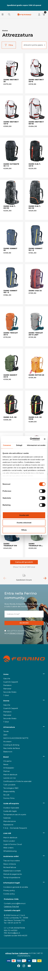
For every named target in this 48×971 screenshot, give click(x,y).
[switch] (42, 491)
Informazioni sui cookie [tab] (36, 445)
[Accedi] (39, 14)
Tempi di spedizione (11, 877)
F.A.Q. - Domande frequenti (15, 828)
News (5, 764)
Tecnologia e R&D (10, 788)
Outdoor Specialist (11, 808)
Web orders (8, 848)
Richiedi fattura (9, 867)
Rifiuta (24, 530)
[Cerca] (9, 14)
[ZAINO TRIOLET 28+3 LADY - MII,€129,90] (36, 319)
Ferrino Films (8, 798)
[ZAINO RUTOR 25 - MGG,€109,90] (36, 361)
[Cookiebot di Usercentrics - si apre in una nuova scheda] (30, 439)
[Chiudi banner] (44, 439)
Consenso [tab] (7, 445)
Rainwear (7, 689)
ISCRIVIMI (24, 623)
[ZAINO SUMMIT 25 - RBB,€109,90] (11, 235)
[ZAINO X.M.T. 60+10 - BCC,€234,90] (11, 192)
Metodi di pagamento (12, 874)
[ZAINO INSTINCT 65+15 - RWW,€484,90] (36, 108)
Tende (6, 731)
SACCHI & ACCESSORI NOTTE (15, 738)
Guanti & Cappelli (10, 682)
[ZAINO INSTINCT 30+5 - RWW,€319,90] (36, 66)
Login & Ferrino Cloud (12, 844)
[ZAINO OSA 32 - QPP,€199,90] (36, 277)
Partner (6, 771)
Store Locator (9, 841)
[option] (24, 577)
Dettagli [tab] (19, 445)
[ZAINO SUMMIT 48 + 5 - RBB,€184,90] (11, 277)
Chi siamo (7, 761)
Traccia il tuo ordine (11, 861)
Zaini (5, 735)
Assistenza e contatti (12, 871)
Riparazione (8, 825)
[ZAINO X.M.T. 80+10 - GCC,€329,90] (36, 192)
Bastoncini (7, 752)
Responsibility (9, 791)
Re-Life (6, 795)
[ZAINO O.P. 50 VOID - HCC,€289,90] (36, 403)
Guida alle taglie (10, 811)
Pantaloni (7, 685)
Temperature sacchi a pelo (14, 814)
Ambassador (8, 768)
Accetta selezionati (24, 523)
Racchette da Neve (11, 748)
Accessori (7, 741)
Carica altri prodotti (24, 562)
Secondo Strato (9, 692)
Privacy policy (9, 890)
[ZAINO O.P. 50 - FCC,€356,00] (11, 403)
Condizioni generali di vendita (15, 887)
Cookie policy (9, 894)
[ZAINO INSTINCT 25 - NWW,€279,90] (11, 66)
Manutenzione (9, 821)
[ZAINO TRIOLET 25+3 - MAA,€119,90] (11, 319)
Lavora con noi (9, 778)
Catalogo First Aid (11, 906)
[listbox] (34, 45)
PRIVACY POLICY (16, 633)
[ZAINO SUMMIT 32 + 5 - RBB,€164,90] (36, 235)
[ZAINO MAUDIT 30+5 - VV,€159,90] (11, 361)
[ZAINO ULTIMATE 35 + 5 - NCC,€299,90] (11, 150)
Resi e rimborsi (9, 864)
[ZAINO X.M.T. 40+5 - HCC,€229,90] (36, 150)
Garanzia (6, 818)
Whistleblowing (10, 851)
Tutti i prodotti (9, 785)
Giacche (6, 678)
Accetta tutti (24, 515)
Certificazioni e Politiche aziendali (17, 781)
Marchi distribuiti (10, 774)
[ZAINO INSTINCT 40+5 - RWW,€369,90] (11, 108)
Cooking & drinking (11, 745)
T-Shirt (6, 695)
